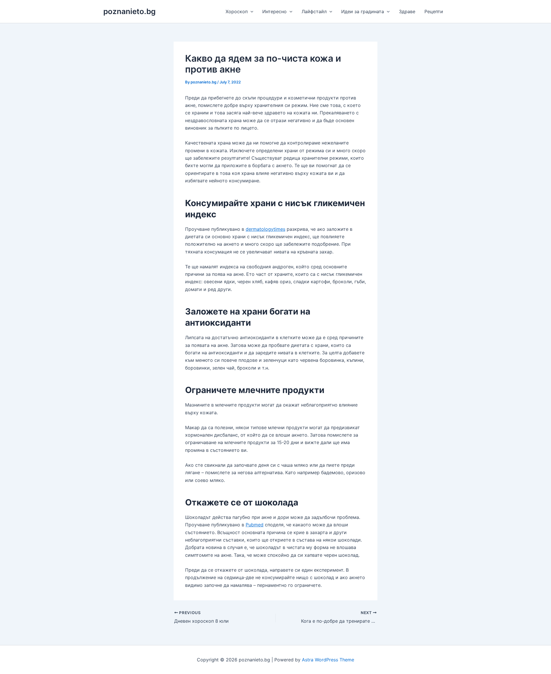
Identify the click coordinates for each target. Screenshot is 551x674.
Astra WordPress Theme (328, 660)
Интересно (274, 11)
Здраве (407, 11)
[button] (250, 11)
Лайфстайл (314, 11)
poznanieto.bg (129, 11)
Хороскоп (237, 11)
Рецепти (433, 11)
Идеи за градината (362, 11)
